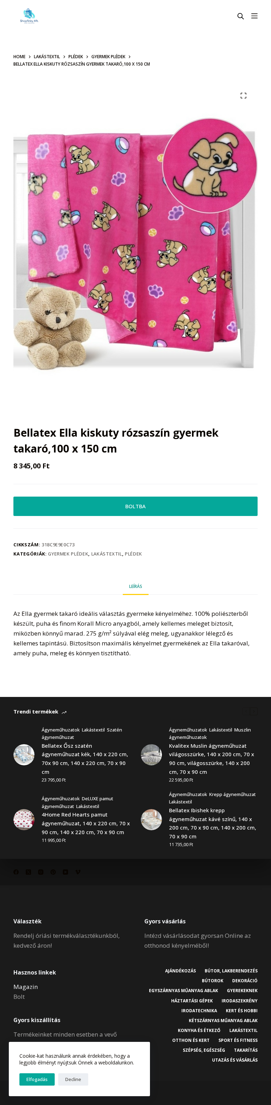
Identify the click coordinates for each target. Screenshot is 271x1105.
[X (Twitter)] (28, 872)
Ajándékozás (180, 971)
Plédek (133, 554)
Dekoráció (245, 981)
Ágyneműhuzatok (61, 730)
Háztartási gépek (192, 1001)
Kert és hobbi (242, 1011)
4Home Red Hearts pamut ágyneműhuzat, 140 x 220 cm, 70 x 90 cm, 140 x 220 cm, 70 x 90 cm (86, 823)
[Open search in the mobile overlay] (240, 16)
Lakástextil (106, 554)
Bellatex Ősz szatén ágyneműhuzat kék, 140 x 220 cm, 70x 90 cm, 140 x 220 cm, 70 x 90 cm (85, 758)
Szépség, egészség (204, 1050)
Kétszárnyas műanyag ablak (223, 1021)
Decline (73, 1079)
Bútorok (212, 981)
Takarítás (246, 1050)
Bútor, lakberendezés (231, 971)
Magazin (25, 987)
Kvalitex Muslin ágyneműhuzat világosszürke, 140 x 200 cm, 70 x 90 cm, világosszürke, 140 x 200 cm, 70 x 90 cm (211, 758)
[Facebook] (16, 872)
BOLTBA (135, 506)
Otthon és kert (191, 1040)
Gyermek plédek (68, 554)
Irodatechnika (199, 1011)
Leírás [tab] (135, 586)
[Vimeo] (77, 872)
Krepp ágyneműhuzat (232, 794)
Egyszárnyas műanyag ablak (183, 991)
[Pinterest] (53, 872)
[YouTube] (65, 872)
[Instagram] (40, 872)
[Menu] (254, 16)
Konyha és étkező (199, 1030)
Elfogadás (37, 1079)
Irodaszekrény (240, 1001)
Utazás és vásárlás (235, 1060)
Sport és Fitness (238, 1040)
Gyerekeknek (242, 991)
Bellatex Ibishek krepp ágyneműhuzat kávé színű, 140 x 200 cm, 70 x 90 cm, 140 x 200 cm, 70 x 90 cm (212, 823)
